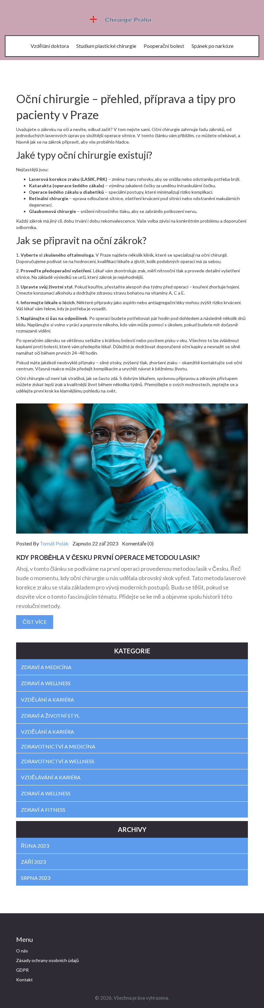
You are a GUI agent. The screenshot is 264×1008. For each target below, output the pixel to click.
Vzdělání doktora (50, 46)
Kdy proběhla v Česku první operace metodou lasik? (108, 557)
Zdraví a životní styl (50, 715)
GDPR (22, 970)
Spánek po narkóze (212, 46)
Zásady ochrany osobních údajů (47, 960)
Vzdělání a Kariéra (47, 732)
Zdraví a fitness (43, 810)
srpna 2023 (35, 878)
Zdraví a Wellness (46, 793)
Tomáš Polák (54, 543)
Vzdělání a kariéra (47, 699)
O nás (22, 950)
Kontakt (24, 979)
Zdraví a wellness (46, 683)
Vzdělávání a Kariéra (50, 777)
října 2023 (35, 846)
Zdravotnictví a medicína (58, 746)
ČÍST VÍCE (35, 622)
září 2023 (33, 862)
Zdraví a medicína (46, 667)
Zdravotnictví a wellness (57, 761)
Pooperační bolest (164, 46)
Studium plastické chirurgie (106, 46)
